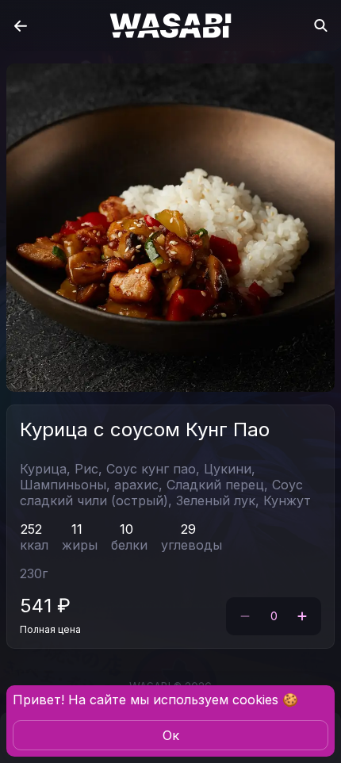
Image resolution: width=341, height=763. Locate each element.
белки (129, 545)
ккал (34, 545)
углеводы (191, 545)
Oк (171, 735)
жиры (80, 545)
